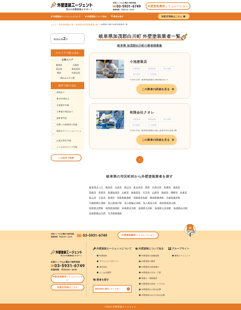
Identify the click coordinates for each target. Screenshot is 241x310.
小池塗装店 (138, 61)
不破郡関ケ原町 (97, 203)
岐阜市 (59, 65)
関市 (59, 73)
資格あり (60, 92)
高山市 (59, 69)
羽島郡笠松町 (140, 197)
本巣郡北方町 (129, 208)
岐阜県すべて (96, 187)
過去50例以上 (62, 98)
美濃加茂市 (114, 192)
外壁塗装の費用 (148, 261)
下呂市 (102, 197)
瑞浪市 (176, 187)
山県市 (155, 192)
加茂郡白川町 (180, 208)
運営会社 (103, 267)
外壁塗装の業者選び (150, 267)
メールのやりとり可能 (66, 147)
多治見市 (76, 69)
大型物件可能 (62, 105)
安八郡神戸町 (115, 203)
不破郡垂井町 (173, 197)
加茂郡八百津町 (163, 208)
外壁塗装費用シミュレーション (168, 6)
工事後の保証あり (64, 111)
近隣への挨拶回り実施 (66, 124)
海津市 (111, 197)
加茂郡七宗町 (145, 208)
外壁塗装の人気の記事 (151, 289)
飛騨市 (174, 192)
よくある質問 (105, 272)
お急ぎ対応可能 (63, 140)
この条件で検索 (66, 158)
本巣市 (183, 192)
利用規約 (103, 255)
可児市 (146, 192)
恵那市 (102, 192)
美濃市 (167, 187)
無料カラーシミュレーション (66, 132)
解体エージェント (182, 255)
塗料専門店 (61, 118)
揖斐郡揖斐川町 (167, 203)
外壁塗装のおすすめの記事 (153, 295)
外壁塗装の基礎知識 (150, 255)
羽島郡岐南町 (124, 197)
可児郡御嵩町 (115, 213)
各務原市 (136, 192)
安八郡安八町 (150, 203)
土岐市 (125, 192)
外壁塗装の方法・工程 (151, 272)
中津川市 (76, 73)
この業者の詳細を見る (156, 89)
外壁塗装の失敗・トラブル (153, 284)
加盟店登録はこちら (67, 287)
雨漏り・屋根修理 (149, 278)
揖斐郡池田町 (113, 208)
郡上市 (92, 197)
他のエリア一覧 (67, 78)
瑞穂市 (164, 192)
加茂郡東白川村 (97, 213)
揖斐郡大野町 (96, 208)
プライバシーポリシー (109, 261)
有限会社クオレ (142, 112)
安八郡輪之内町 (132, 203)
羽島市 (92, 192)
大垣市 (76, 65)
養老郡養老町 (157, 197)
